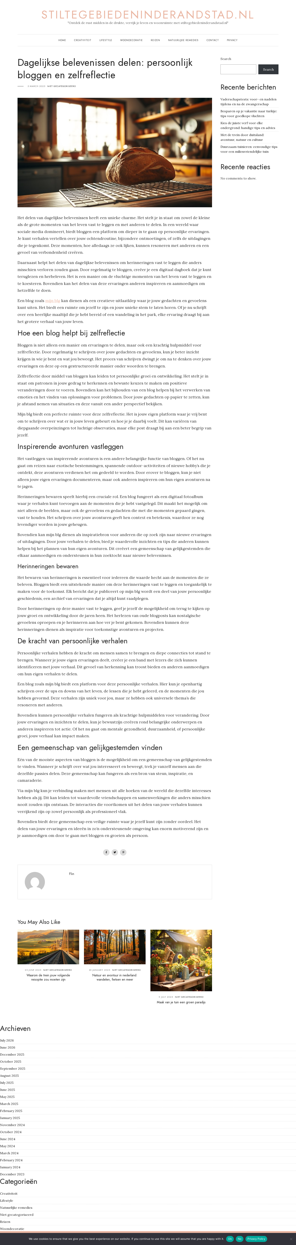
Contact (213, 40)
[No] (291, 1239)
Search (225, 59)
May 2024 (7, 1146)
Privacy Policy (256, 1238)
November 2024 (12, 1125)
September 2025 (12, 1069)
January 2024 (10, 1167)
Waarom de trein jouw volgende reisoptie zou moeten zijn (48, 977)
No (240, 1238)
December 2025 (12, 1054)
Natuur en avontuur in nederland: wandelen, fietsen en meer (114, 977)
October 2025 (10, 1061)
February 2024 (11, 1160)
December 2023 (12, 1174)
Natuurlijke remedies (183, 40)
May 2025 (7, 1097)
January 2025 (10, 1118)
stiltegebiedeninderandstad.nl (148, 14)
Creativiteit (82, 40)
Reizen (155, 40)
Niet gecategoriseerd (61, 86)
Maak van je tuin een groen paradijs (181, 1002)
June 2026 (7, 1047)
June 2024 (7, 1139)
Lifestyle (105, 40)
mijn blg (52, 300)
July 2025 (6, 1083)
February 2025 (11, 1111)
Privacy (232, 40)
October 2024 (11, 1132)
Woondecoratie (131, 40)
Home (62, 40)
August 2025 (9, 1076)
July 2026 (7, 1040)
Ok (230, 1238)
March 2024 (9, 1153)
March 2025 (9, 1104)
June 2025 (7, 1090)
